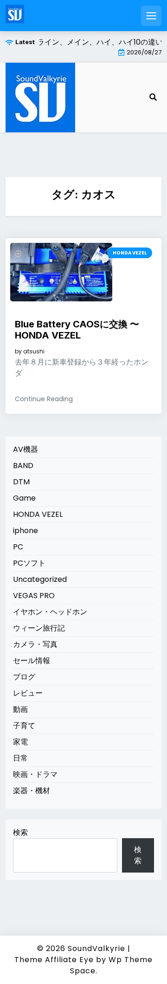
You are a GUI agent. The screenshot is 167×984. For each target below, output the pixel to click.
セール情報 (31, 660)
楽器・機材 (31, 790)
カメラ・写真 (35, 644)
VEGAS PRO (34, 595)
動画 (20, 709)
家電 (20, 741)
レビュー (28, 693)
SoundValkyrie (96, 948)
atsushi (34, 351)
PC (18, 546)
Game (24, 498)
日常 (20, 758)
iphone (25, 530)
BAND (23, 465)
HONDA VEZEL (130, 252)
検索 (20, 832)
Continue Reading (44, 399)
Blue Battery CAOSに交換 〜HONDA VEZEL (77, 330)
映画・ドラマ (35, 774)
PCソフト (29, 563)
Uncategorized (40, 579)
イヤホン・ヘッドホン (50, 611)
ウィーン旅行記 (39, 628)
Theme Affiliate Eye (54, 959)
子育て (24, 725)
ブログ (24, 676)
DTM (21, 481)
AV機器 (25, 449)
